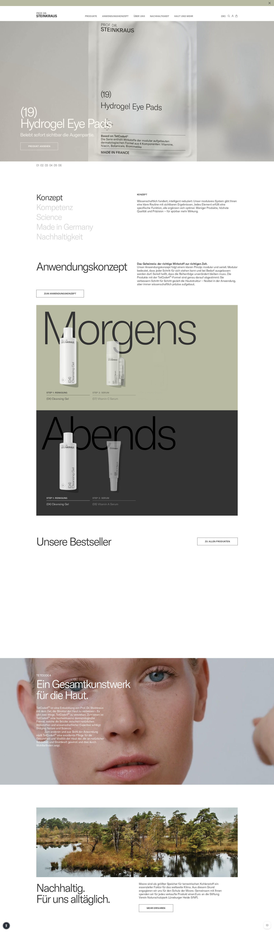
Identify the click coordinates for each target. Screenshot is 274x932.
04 (50, 169)
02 (41, 169)
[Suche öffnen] (229, 16)
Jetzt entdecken (54, 112)
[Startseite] (46, 14)
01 (37, 169)
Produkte (91, 16)
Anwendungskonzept (115, 16)
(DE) (223, 16)
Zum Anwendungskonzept (60, 297)
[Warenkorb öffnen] (236, 16)
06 (59, 169)
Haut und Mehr (183, 16)
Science (49, 221)
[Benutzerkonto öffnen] (232, 16)
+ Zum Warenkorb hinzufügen (24, 633)
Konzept (49, 201)
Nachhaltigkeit (159, 16)
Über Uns (139, 16)
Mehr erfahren (156, 912)
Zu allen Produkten (217, 545)
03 (46, 169)
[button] (6, 925)
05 (55, 169)
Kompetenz (54, 211)
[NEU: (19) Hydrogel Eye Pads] (137, 3)
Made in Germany (64, 231)
